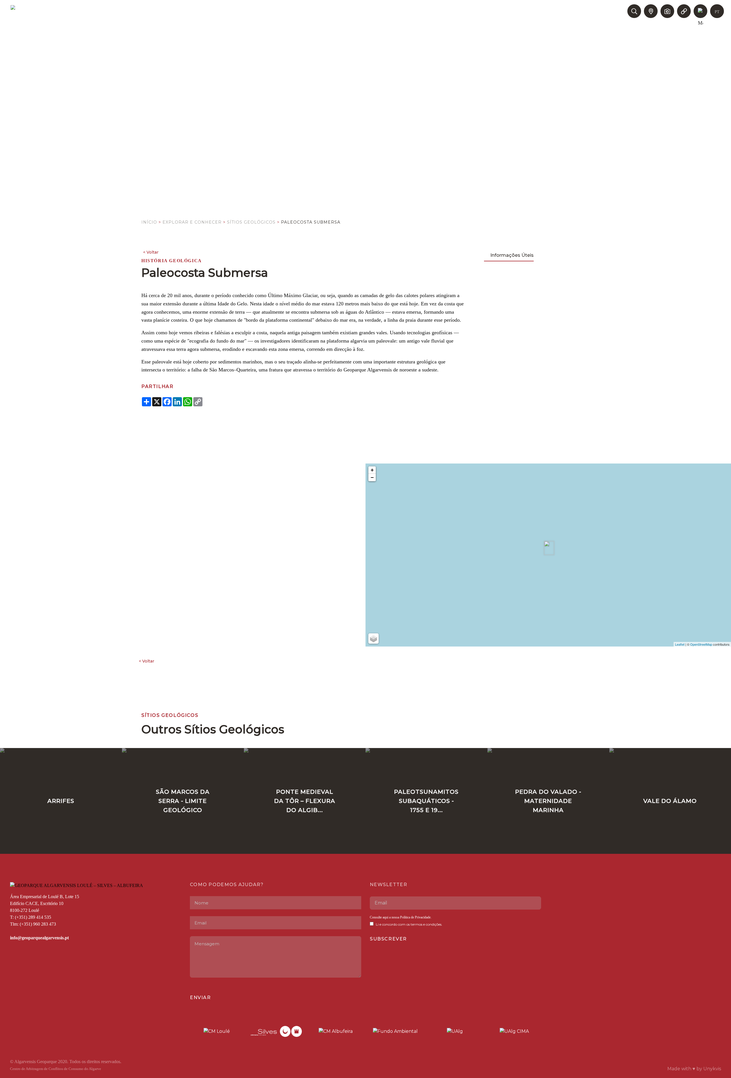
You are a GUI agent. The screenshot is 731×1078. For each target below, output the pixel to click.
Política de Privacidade (415, 917)
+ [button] (372, 470)
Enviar (200, 997)
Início (149, 222)
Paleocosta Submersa (310, 222)
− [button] (372, 477)
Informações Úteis (512, 255)
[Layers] (373, 638)
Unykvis (712, 1068)
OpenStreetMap (701, 644)
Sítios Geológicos (251, 222)
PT (717, 12)
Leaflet (679, 644)
